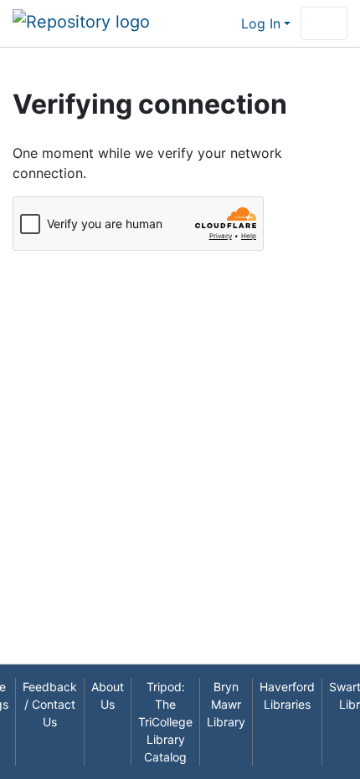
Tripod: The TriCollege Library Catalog (165, 722)
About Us (107, 695)
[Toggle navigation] (324, 23)
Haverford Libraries (287, 695)
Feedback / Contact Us (50, 704)
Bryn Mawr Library (226, 704)
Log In (260, 23)
